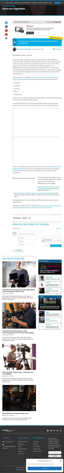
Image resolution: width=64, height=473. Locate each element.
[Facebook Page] (47, 431)
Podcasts (34, 2)
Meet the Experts (22, 449)
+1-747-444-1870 (8, 442)
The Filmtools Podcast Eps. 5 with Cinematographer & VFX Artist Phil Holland (18, 332)
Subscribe (57, 2)
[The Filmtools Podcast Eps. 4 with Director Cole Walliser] (19, 356)
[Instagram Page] (54, 431)
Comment (58, 49)
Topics (19, 446)
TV (29, 218)
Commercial (16, 218)
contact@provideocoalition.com (9, 447)
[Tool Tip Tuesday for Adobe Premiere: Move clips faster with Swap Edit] (42, 313)
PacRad (35, 444)
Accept (45, 468)
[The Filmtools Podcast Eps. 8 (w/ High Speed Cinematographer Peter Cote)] (19, 274)
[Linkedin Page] (57, 431)
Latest (7, 2)
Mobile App (21, 444)
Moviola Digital (37, 451)
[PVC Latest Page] (59, 297)
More (50, 2)
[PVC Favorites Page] (59, 261)
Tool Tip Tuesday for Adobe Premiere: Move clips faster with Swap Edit (52, 315)
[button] (61, 461)
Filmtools (11, 293)
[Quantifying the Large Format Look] (19, 397)
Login (60, 228)
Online (24, 218)
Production (17, 2)
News (11, 2)
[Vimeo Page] (60, 431)
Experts (45, 2)
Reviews (40, 2)
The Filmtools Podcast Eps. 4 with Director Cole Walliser (18, 373)
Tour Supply (36, 446)
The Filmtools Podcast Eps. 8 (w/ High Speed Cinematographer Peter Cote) (18, 290)
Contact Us (21, 453)
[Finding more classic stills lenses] (42, 290)
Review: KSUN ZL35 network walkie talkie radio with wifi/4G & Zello (53, 286)
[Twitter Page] (51, 431)
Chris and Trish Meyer (24, 49)
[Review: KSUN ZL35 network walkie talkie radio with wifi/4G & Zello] (42, 284)
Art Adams (11, 415)
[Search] (62, 2)
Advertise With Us (23, 441)
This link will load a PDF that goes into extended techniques (33, 193)
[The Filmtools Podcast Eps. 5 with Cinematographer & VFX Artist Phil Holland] (19, 315)
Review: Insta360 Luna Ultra (53, 279)
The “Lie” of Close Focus (52, 321)
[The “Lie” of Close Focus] (42, 320)
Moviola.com (36, 449)
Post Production (26, 2)
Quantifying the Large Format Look (15, 413)
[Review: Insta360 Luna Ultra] (42, 278)
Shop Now (30, 33)
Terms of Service (20, 469)
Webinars (20, 451)
